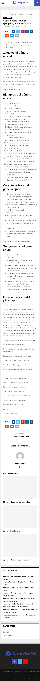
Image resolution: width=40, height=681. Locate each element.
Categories (6, 632)
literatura (9, 17)
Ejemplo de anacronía (20, 446)
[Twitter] (20, 661)
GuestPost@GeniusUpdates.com (23, 673)
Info (4, 17)
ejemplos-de (8, 26)
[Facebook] (14, 661)
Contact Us (5, 679)
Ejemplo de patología (20, 436)
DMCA (11, 679)
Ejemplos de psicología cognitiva (16, 560)
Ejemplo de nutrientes (11, 531)
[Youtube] (25, 661)
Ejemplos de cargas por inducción (16, 502)
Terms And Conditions (21, 679)
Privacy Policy (33, 679)
